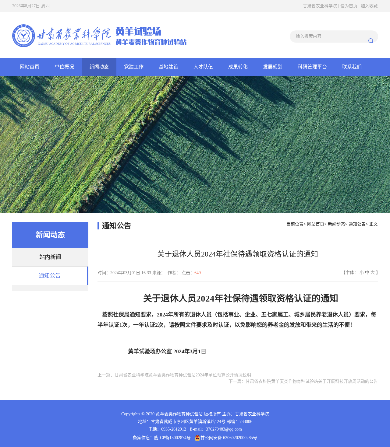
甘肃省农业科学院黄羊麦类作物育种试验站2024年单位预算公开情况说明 (183, 375)
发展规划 (272, 66)
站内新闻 (50, 257)
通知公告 (50, 276)
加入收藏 (369, 6)
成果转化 (238, 66)
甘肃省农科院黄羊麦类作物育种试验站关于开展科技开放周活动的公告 (312, 381)
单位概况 (64, 66)
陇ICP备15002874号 (172, 437)
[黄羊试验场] (99, 35)
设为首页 (349, 6)
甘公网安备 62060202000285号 (228, 437)
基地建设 (168, 66)
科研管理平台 (312, 66)
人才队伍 (203, 66)
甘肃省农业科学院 (320, 6)
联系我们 (352, 66)
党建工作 (134, 66)
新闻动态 (99, 66)
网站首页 (29, 66)
